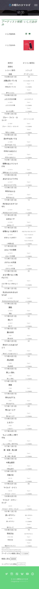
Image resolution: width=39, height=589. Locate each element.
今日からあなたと (10, 151)
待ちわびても (10, 397)
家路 (10, 385)
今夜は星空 (10, 462)
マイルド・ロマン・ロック (10, 501)
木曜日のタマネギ (21, 4)
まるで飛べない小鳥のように (10, 276)
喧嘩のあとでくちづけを (10, 164)
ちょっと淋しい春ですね (10, 436)
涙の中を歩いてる (10, 138)
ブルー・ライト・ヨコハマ (10, 118)
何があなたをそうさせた (10, 205)
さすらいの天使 (10, 262)
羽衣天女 (10, 533)
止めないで (10, 219)
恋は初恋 (10, 360)
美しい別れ (10, 372)
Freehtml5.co (23, 581)
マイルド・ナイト (10, 487)
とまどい (10, 422)
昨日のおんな (10, 191)
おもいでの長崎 (10, 250)
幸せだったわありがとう (10, 346)
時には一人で (10, 410)
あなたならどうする (10, 179)
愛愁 (10, 307)
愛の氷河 (10, 332)
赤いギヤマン (10, 515)
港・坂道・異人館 (10, 450)
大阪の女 (10, 475)
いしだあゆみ (10, 34)
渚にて (10, 320)
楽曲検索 (13, 559)
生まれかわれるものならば (10, 293)
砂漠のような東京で (10, 231)
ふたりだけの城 (10, 99)
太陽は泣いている (10, 80)
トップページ (21, 564)
